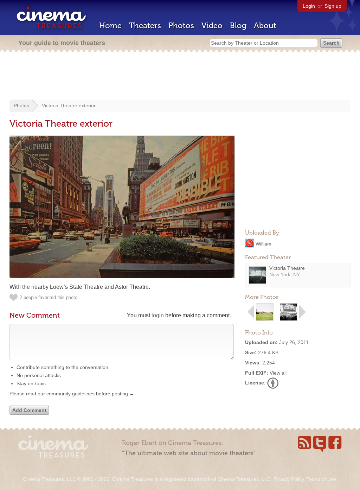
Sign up (332, 6)
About (265, 25)
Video (212, 25)
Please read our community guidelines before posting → (71, 393)
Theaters (145, 25)
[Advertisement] (180, 76)
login (158, 315)
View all (278, 373)
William (263, 243)
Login (309, 6)
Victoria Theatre (287, 268)
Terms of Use (321, 479)
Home (110, 25)
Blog (238, 25)
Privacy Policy (289, 479)
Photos (181, 25)
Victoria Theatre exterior (69, 105)
